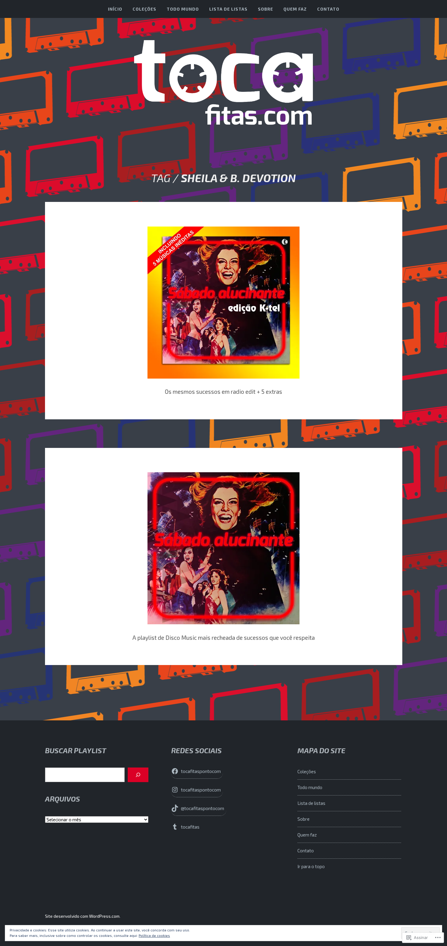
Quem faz (295, 9)
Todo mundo (183, 9)
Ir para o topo (311, 866)
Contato (328, 9)
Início (115, 9)
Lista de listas (228, 9)
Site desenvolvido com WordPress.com (82, 916)
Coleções (144, 9)
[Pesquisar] (138, 775)
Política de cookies (154, 935)
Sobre (265, 9)
